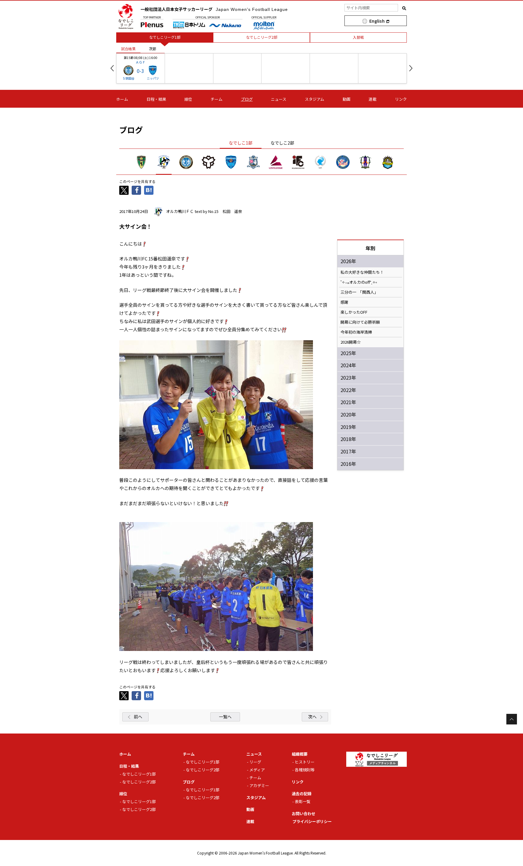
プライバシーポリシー (312, 821)
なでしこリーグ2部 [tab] (261, 37)
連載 (373, 99)
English (377, 21)
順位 (188, 99)
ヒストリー (304, 762)
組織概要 (300, 754)
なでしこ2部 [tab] (282, 143)
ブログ (247, 99)
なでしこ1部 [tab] (240, 143)
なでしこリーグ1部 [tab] (164, 37)
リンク (401, 99)
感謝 (344, 302)
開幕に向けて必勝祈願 (360, 322)
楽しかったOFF (353, 312)
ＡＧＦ (141, 62)
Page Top (511, 719)
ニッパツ (153, 78)
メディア (257, 770)
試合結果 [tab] (128, 48)
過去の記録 (301, 793)
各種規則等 (304, 770)
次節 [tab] (152, 48)
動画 (346, 99)
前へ (138, 717)
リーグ (255, 762)
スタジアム (314, 99)
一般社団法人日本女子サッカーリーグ (214, 9)
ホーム (122, 99)
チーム (216, 99)
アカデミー (259, 785)
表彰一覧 (303, 801)
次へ (312, 717)
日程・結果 (156, 99)
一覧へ (225, 717)
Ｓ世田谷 (128, 78)
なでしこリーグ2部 (139, 782)
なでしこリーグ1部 (139, 774)
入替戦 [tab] (358, 37)
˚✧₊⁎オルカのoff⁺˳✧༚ (358, 282)
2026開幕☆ (350, 342)
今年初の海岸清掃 (356, 332)
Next (411, 68)
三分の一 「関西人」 (359, 292)
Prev (112, 68)
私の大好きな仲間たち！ (362, 272)
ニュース (278, 99)
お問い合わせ (303, 813)
